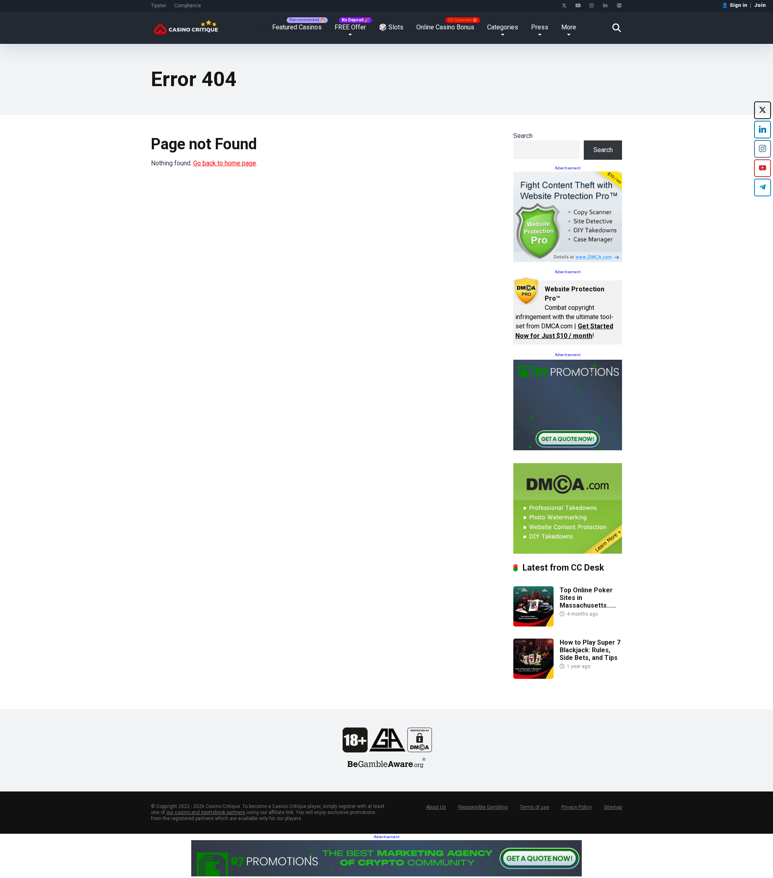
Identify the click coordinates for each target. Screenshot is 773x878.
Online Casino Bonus (445, 27)
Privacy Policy (576, 807)
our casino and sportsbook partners (205, 812)
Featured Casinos (297, 27)
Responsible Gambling (483, 807)
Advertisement (568, 168)
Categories (502, 27)
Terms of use (534, 807)
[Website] (619, 6)
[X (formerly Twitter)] (762, 110)
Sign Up (532, 845)
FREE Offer (350, 27)
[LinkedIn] (605, 6)
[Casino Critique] (186, 25)
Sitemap (613, 807)
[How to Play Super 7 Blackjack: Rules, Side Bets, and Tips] (533, 676)
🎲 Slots (391, 27)
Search (523, 136)
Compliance (187, 5)
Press (539, 27)
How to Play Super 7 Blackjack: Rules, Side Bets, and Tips (590, 650)
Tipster (158, 5)
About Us (436, 807)
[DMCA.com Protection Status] (419, 750)
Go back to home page (224, 163)
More (568, 27)
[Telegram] (762, 187)
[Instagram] (592, 6)
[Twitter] (564, 6)
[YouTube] (578, 6)
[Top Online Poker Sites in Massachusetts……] (533, 624)
